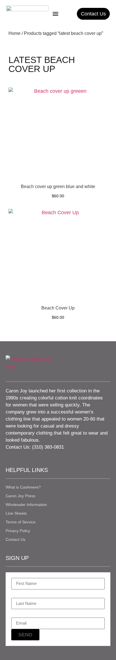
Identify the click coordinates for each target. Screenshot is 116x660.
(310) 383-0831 (48, 447)
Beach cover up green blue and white (58, 186)
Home (14, 33)
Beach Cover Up (58, 308)
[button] (55, 13)
